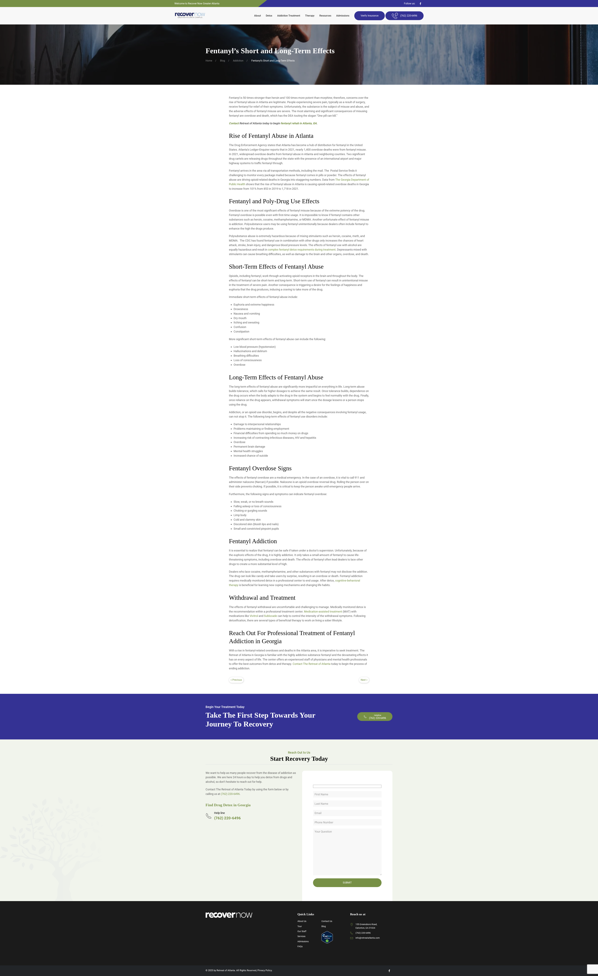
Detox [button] (269, 15)
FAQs (300, 946)
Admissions (342, 15)
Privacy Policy (264, 970)
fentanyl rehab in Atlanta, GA (299, 123)
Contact (234, 123)
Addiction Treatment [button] (288, 15)
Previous (237, 679)
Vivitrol (254, 615)
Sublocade (270, 615)
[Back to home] (190, 15)
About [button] (257, 15)
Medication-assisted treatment (323, 611)
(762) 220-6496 (230, 794)
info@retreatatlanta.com (368, 938)
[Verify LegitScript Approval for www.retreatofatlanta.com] (327, 937)
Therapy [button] (309, 15)
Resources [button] (325, 15)
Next (363, 679)
